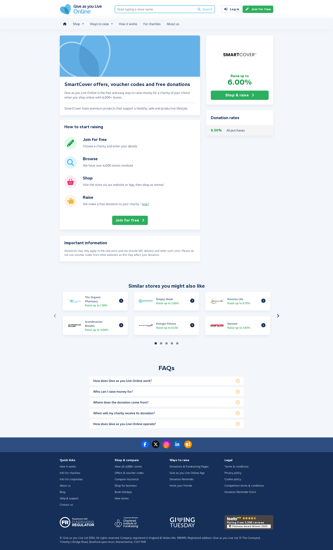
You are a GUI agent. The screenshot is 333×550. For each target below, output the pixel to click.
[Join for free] (70, 148)
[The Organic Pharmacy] (121, 301)
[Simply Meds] (192, 301)
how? (145, 204)
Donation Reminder (182, 479)
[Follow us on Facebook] (145, 447)
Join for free (261, 9)
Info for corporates (71, 479)
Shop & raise (237, 95)
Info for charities (70, 472)
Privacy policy (233, 472)
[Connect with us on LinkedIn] (177, 447)
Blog (62, 492)
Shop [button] (76, 24)
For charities (152, 24)
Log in (234, 9)
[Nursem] (263, 326)
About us (173, 24)
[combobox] (155, 9)
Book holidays (123, 492)
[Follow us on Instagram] (166, 447)
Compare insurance (127, 479)
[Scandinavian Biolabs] (121, 326)
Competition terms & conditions (244, 485)
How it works (128, 24)
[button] (240, 54)
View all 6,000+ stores (128, 466)
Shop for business (126, 485)
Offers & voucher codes (129, 472)
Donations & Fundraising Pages (189, 466)
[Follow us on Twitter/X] (156, 447)
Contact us (66, 504)
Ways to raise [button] (99, 24)
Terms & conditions (237, 466)
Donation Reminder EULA (240, 492)
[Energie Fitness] (192, 326)
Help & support (69, 498)
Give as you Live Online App (187, 472)
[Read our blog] (188, 447)
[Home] (65, 24)
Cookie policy (233, 479)
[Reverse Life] (263, 301)
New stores (122, 498)
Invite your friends (181, 485)
